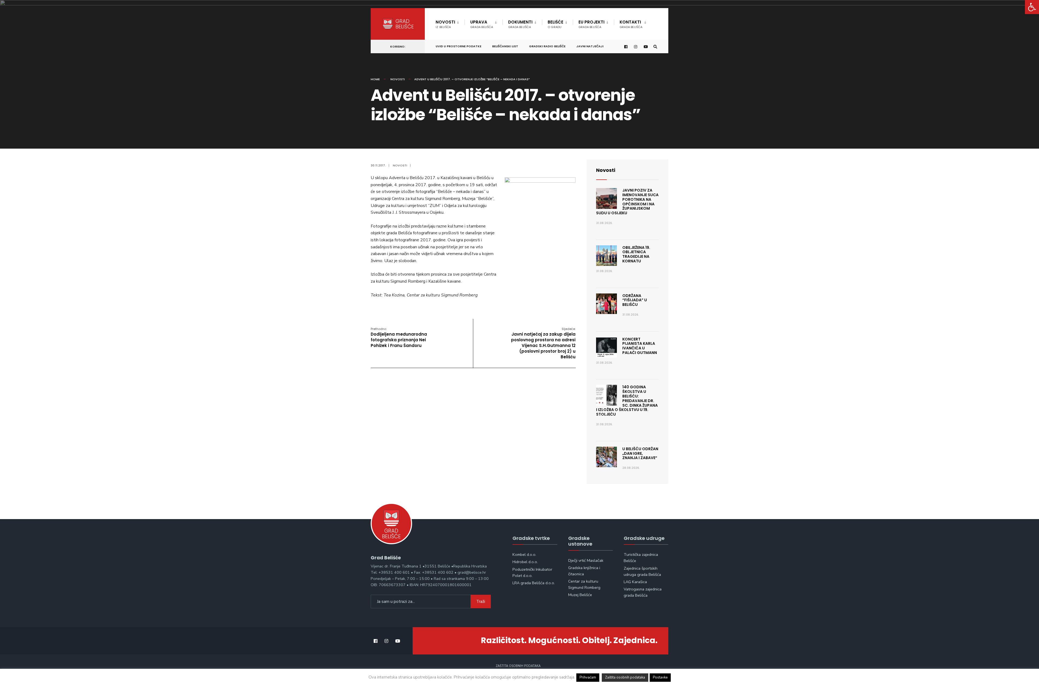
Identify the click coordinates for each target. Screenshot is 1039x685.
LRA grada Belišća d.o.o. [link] (533, 583)
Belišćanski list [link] (505, 46)
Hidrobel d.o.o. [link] (525, 561)
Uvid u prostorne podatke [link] (458, 46)
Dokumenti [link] (520, 24)
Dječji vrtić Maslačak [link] (585, 560)
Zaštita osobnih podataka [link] (518, 666)
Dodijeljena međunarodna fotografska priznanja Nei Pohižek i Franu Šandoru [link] (399, 337)
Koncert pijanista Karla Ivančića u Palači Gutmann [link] (639, 345)
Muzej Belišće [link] (580, 594)
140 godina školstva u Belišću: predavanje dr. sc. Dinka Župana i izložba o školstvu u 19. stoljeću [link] (627, 400)
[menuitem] (450, 23)
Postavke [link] (660, 677)
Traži (480, 601)
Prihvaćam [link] (588, 677)
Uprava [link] (481, 24)
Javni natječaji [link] (589, 46)
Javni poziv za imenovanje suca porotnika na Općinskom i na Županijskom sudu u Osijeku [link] (627, 202)
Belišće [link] (555, 24)
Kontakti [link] (631, 24)
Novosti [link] (445, 24)
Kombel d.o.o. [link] (524, 554)
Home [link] (375, 79)
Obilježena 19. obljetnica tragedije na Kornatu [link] (636, 254)
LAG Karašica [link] (635, 581)
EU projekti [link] (591, 24)
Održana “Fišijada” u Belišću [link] (634, 300)
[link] (1032, 7)
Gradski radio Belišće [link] (547, 46)
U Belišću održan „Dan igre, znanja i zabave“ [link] (640, 453)
